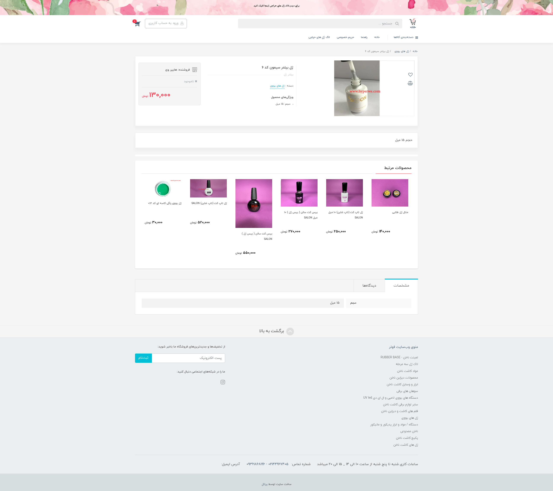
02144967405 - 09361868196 (267, 464)
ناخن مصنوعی (409, 431)
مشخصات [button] (401, 285)
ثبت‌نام (143, 358)
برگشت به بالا (272, 331)
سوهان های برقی (407, 391)
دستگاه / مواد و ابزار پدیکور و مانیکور (394, 425)
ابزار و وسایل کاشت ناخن (402, 384)
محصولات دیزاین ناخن (403, 378)
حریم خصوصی (345, 37)
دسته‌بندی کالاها (404, 37)
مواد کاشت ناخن (407, 371)
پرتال (264, 484)
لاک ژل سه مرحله (407, 364)
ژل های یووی (277, 86)
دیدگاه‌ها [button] (369, 285)
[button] (140, 23)
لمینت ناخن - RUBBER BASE (399, 357)
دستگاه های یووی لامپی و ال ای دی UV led (390, 398)
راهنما (364, 37)
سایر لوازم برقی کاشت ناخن (400, 405)
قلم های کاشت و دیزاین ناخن (399, 411)
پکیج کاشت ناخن (407, 438)
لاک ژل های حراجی (319, 37)
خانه (377, 37)
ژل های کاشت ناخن (405, 445)
